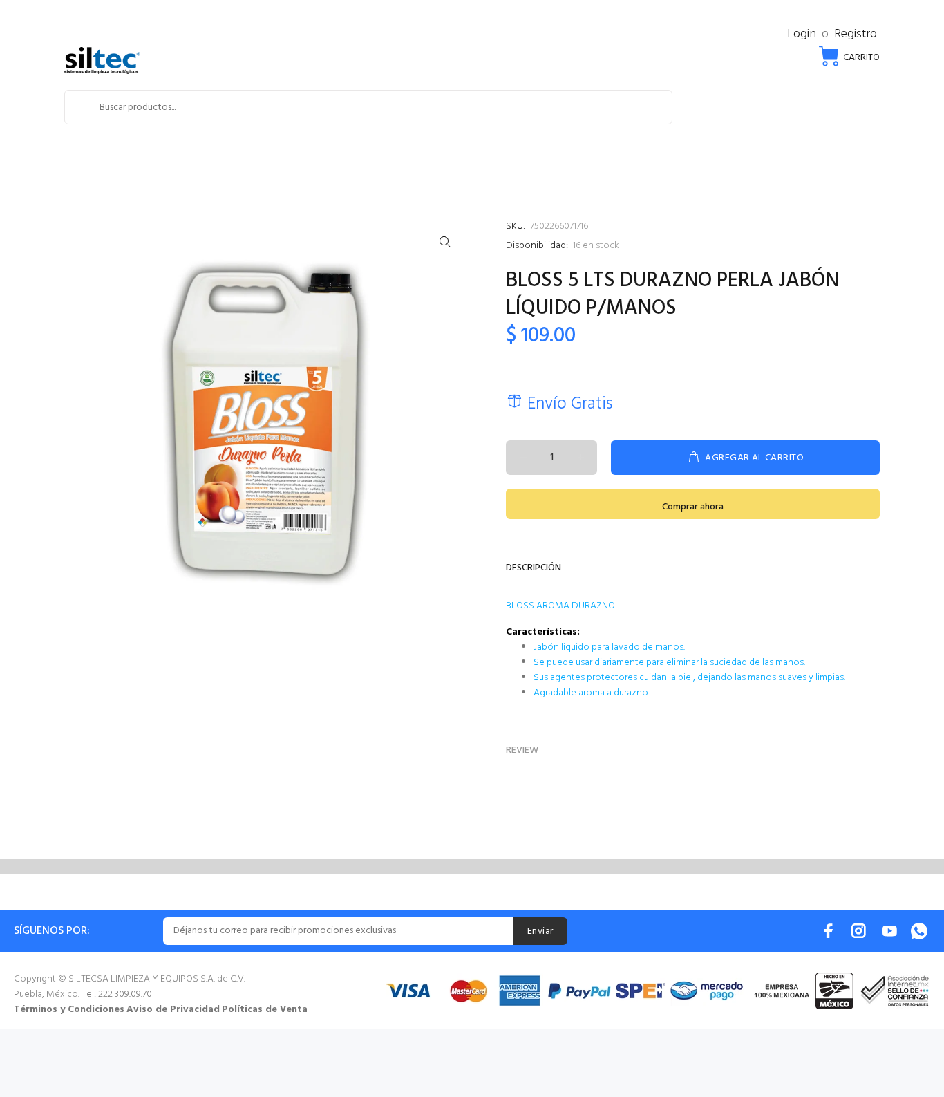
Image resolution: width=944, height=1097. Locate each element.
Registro (855, 34)
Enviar (540, 931)
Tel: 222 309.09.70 (117, 994)
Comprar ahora (693, 507)
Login (801, 34)
